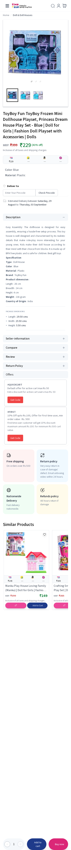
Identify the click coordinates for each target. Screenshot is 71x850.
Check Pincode (47, 192)
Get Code (15, 399)
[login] (58, 6)
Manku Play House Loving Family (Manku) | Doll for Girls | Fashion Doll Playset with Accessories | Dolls (25, 588)
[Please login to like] (44, 534)
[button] (31, 81)
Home (6, 15)
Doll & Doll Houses (22, 15)
